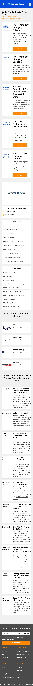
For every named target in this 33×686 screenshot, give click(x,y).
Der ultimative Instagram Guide (14, 295)
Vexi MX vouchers (25, 541)
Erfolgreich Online (9, 276)
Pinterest (19, 671)
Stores (4, 654)
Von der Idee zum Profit (12, 306)
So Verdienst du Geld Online (13, 291)
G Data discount (8, 225)
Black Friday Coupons (22, 651)
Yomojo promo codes (10, 249)
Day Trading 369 (9, 299)
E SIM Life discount (9, 233)
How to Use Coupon (8, 677)
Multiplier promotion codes (21, 592)
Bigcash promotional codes (12, 257)
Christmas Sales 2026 (22, 658)
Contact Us (5, 658)
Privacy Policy (6, 674)
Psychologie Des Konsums (12, 303)
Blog (3, 671)
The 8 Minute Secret (10, 280)
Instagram (19, 674)
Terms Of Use (6, 661)
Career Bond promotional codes (14, 245)
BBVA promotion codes (24, 521)
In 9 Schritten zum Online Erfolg (14, 284)
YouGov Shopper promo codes (13, 241)
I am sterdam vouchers (10, 229)
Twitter (18, 677)
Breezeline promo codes (11, 253)
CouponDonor (10, 684)
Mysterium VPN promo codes (13, 261)
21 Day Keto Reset (10, 272)
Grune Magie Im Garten (11, 288)
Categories (5, 651)
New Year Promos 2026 (23, 661)
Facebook (19, 667)
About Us (4, 667)
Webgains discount (9, 237)
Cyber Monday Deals (22, 654)
